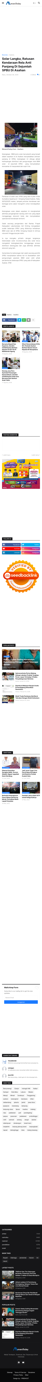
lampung (24, 1106)
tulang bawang (32, 1130)
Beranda (5, 55)
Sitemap (10, 1372)
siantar (34, 1120)
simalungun (17, 1123)
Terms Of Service (20, 1372)
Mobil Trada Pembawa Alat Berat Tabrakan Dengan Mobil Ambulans (27, 697)
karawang (15, 1106)
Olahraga (13, 1258)
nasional (21, 1241)
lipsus (18, 1109)
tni (37, 1258)
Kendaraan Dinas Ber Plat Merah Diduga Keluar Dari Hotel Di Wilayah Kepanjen (27, 1294)
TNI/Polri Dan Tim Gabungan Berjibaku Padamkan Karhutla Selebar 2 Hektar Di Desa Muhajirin (27, 1273)
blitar (32, 1099)
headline (15, 314)
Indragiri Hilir (26, 1088)
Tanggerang (31, 1095)
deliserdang (7, 1102)
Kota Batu (14, 1092)
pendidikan (21, 1244)
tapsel (5, 1130)
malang (32, 1109)
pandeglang (28, 1113)
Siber (26, 1375)
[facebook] (18, 1362)
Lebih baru (6, 455)
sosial (21, 1248)
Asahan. (12, 55)
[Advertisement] (21, 30)
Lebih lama (35, 455)
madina (25, 1109)
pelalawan (23, 1116)
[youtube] (23, 1362)
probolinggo (33, 1116)
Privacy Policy (18, 1375)
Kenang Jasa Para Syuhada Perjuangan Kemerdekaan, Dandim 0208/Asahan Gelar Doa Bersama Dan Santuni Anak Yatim (10, 375)
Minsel (12, 1095)
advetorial (23, 1258)
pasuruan (13, 1116)
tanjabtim (6, 1126)
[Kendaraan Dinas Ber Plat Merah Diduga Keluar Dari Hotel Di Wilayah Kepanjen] (8, 1296)
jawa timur (31, 1102)
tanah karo (27, 1123)
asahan (5, 1099)
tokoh (5, 1261)
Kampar (5, 1092)
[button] (3, 3)
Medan (30, 1092)
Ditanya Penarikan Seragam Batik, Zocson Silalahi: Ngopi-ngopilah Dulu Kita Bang (10, 773)
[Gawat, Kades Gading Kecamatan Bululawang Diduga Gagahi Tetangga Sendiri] (8, 1312)
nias (4, 1113)
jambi (23, 1102)
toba (22, 1130)
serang (19, 1120)
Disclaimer (31, 1372)
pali (20, 1113)
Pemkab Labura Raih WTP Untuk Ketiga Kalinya (31, 796)
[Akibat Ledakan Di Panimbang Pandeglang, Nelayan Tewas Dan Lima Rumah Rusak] (8, 1285)
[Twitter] (19, 320)
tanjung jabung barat (19, 1126)
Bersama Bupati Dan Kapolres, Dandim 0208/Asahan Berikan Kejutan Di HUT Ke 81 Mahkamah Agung (9, 347)
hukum (31, 1258)
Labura (23, 1092)
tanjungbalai (33, 1126)
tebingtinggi (14, 1130)
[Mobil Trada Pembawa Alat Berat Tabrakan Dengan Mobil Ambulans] (8, 699)
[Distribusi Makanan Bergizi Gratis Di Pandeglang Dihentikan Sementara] (8, 689)
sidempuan (7, 1123)
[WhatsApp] (24, 320)
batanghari (14, 1099)
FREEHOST (25, 1378)
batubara (24, 1099)
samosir (11, 1120)
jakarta (16, 1102)
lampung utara (8, 1109)
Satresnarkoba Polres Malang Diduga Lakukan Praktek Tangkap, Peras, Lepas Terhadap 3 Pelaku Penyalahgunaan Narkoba (27, 676)
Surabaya (21, 1095)
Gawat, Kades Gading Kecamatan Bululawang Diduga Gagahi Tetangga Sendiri (26, 1310)
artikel (21, 1234)
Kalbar (35, 1088)
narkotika (21, 1237)
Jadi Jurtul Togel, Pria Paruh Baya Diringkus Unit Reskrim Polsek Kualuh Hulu (29, 773)
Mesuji (5, 1095)
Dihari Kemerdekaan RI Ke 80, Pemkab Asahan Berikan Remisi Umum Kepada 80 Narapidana (31, 346)
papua (5, 1116)
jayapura (6, 1106)
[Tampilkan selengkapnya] (33, 320)
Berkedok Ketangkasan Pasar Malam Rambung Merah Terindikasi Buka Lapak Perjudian (10, 798)
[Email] (29, 320)
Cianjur (16, 1088)
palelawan (12, 1113)
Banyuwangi (7, 1088)
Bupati (5, 1258)
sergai (27, 1120)
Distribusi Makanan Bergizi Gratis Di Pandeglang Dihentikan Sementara (27, 687)
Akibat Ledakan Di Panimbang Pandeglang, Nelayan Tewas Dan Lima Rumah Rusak (26, 1284)
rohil (4, 1120)
